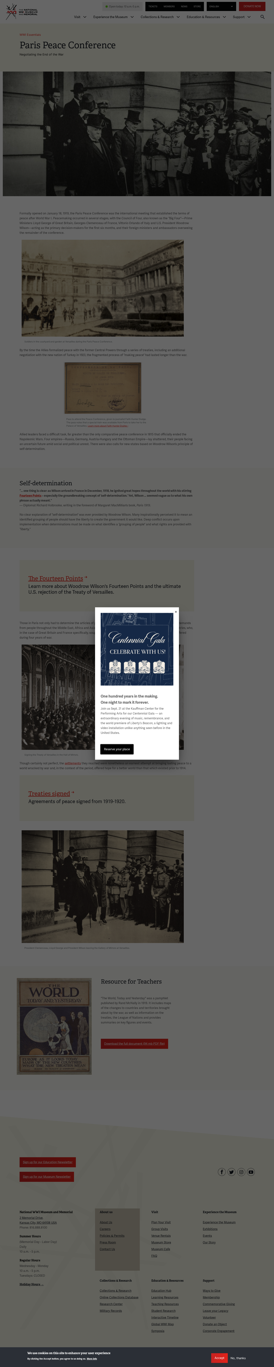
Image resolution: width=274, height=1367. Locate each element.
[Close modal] (174, 610)
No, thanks (238, 1358)
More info (92, 1358)
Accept (219, 1358)
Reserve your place (117, 749)
